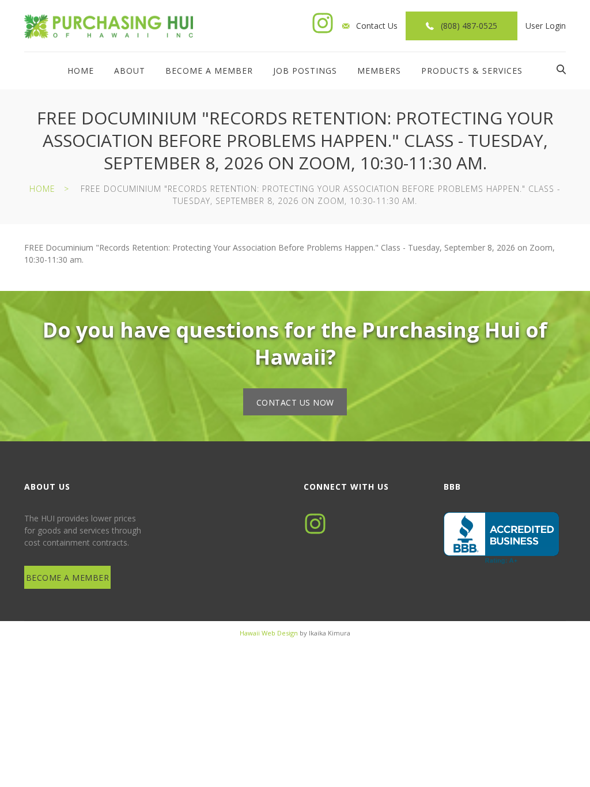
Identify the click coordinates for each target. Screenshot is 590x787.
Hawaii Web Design (269, 633)
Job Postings (305, 70)
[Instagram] (322, 23)
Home (80, 70)
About (129, 70)
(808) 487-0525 (469, 25)
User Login (545, 25)
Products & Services (472, 70)
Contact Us (377, 25)
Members (379, 70)
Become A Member (209, 70)
